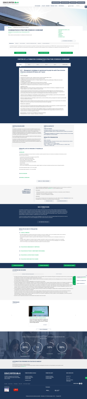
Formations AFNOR (73, 2)
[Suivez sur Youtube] (82, 383)
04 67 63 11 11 (51, 188)
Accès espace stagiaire (26, 383)
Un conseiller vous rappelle (67, 52)
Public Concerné (22, 43)
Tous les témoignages (43, 329)
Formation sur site (28, 380)
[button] (86, 7)
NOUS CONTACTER (69, 373)
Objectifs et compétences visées (31, 43)
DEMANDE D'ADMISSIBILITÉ (81, 283)
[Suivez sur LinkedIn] (80, 383)
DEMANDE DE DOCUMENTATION (81, 280)
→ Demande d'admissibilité (43, 52)
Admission (39, 43)
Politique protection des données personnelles (33, 396)
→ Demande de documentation (20, 52)
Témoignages (16, 383)
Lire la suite (44, 324)
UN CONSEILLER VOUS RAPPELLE (81, 276)
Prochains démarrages (46, 43)
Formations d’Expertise (81, 2)
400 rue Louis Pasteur (69, 379)
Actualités (5, 383)
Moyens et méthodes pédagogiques (28, 274)
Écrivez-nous (68, 378)
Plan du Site (20, 383)
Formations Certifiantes (55, 2)
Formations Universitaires (65, 2)
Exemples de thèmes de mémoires (43, 181)
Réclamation (43, 396)
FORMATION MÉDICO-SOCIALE (30, 373)
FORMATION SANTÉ (49, 373)
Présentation (11, 43)
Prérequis (16, 43)
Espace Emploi (10, 383)
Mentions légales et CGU (51, 396)
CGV (46, 396)
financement (66, 198)
